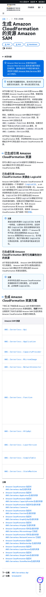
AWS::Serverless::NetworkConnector (22, 367)
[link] (18, 19)
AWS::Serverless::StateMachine (20, 471)
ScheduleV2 (16, 576)
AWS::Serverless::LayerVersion (20, 445)
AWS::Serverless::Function (18, 397)
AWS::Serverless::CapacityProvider (22, 352)
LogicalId (31, 184)
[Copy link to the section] (2, 153)
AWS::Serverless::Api (15, 330)
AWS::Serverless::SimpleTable (20, 458)
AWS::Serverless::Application (20, 342)
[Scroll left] (26, 7)
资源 (30, 212)
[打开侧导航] (3, 13)
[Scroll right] (42, 7)
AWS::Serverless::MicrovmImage (20, 359)
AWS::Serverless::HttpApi (17, 431)
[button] (7, 57)
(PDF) (13, 74)
